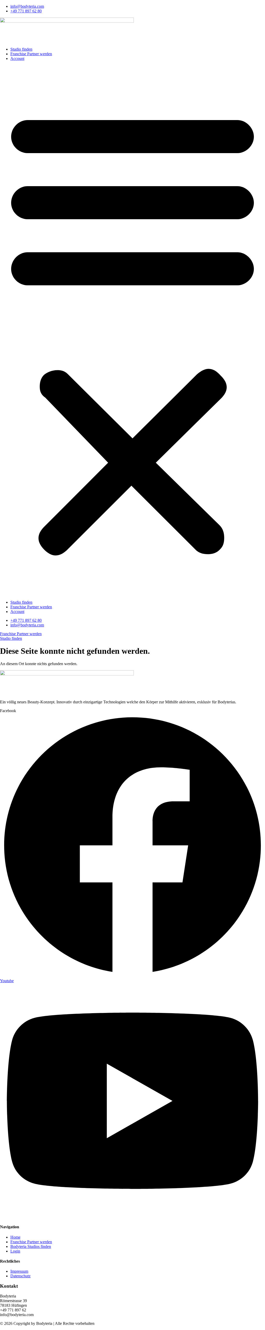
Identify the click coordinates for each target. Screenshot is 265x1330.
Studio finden (21, 49)
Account (17, 58)
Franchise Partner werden (31, 54)
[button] (132, 330)
